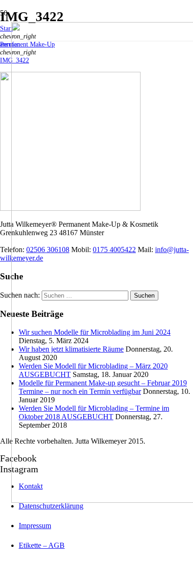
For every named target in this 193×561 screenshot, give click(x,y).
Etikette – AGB (42, 545)
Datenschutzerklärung (51, 506)
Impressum (35, 526)
